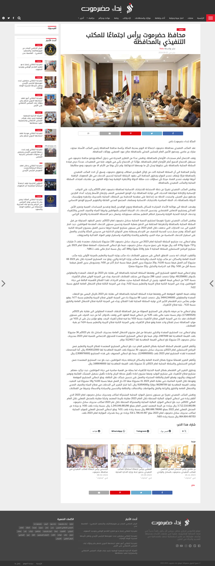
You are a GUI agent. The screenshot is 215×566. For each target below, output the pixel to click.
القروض (58, 538)
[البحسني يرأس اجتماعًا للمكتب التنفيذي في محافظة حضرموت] (87, 456)
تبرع (28, 535)
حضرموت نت (38, 524)
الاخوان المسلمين (43, 535)
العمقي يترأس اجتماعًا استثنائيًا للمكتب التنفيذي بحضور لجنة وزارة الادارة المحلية (134, 470)
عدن (52, 527)
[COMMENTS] (88, 132)
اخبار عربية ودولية (176, 18)
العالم (21, 527)
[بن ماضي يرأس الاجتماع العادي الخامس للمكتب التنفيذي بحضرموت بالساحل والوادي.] (175, 456)
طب (25, 531)
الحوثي (70, 531)
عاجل (193, 485)
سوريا (41, 527)
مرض (71, 535)
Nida (162, 49)
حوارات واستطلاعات (143, 18)
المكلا (28, 527)
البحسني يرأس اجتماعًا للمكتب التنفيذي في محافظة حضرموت (88, 470)
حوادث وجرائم (104, 18)
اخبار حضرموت (47, 531)
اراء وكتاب (127, 18)
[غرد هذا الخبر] (152, 132)
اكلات (53, 535)
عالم (65, 535)
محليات (190, 18)
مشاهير (37, 531)
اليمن (46, 524)
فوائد (59, 535)
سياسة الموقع (28, 563)
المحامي (21, 535)
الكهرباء (62, 531)
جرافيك (91, 18)
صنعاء (19, 531)
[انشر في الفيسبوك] (173, 132)
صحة (56, 531)
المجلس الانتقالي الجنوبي (64, 527)
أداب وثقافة (160, 18)
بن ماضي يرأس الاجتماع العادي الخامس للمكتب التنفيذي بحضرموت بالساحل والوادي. (176, 470)
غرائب (31, 531)
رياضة (116, 18)
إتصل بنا (17, 563)
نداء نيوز (53, 524)
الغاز (33, 535)
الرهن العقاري (68, 538)
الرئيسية (200, 18)
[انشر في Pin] (131, 132)
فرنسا (34, 527)
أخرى (82, 18)
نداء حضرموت (63, 524)
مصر (46, 527)
